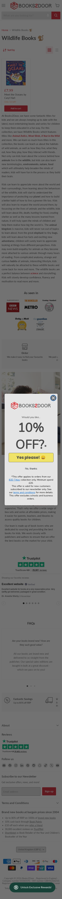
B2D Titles (14, 479)
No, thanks (31, 468)
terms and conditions (24, 492)
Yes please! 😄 (31, 457)
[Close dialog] (53, 398)
